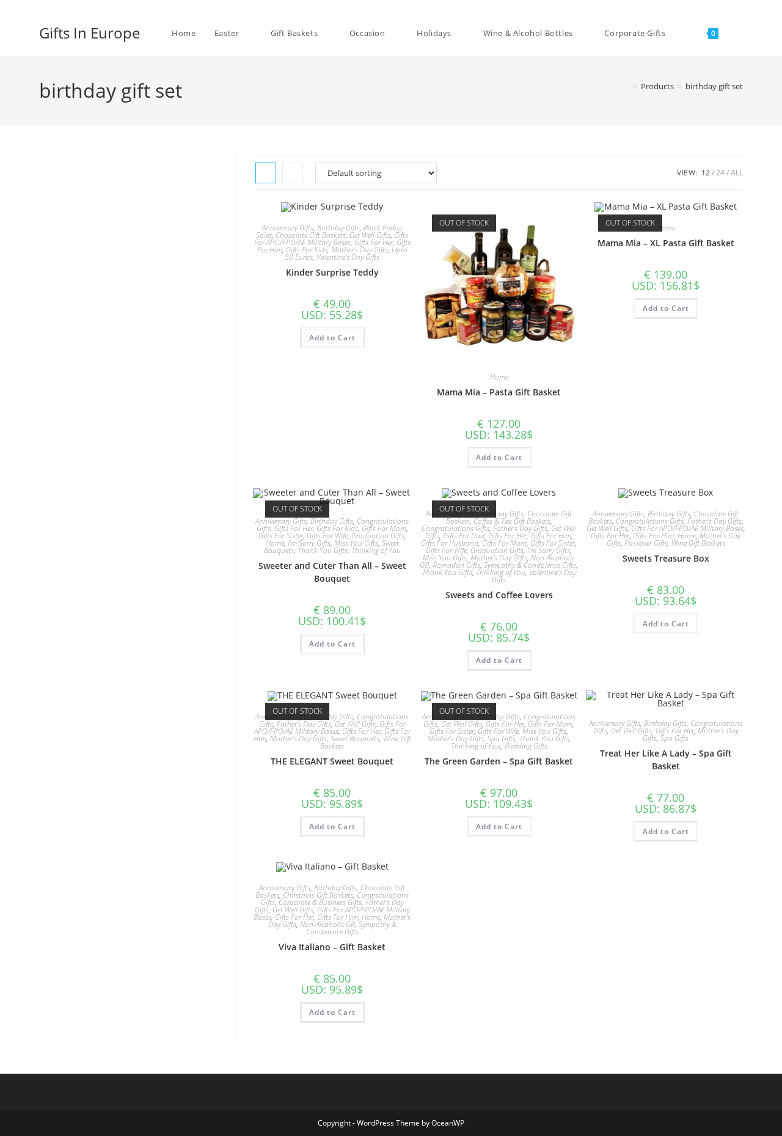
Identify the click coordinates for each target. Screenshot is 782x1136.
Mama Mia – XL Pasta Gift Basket (665, 243)
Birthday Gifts (338, 227)
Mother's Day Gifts (359, 249)
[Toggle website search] (740, 33)
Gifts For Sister (280, 535)
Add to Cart (332, 337)
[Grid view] (265, 173)
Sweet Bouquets (355, 738)
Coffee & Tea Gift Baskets (511, 521)
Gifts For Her (373, 242)
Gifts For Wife (327, 535)
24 (720, 172)
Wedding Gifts (525, 746)
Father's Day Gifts (520, 528)
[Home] (626, 86)
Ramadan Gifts (456, 565)
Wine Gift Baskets (698, 543)
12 (705, 172)
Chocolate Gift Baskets (311, 235)
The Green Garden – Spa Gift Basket (499, 761)
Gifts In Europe (89, 33)
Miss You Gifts (356, 543)
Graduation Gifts (377, 535)
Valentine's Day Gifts (347, 257)
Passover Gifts (646, 543)
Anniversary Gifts (287, 227)
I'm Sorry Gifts (309, 543)
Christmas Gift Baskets (318, 895)
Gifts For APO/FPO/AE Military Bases (331, 238)
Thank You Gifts (323, 550)
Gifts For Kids (306, 249)
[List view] (292, 173)
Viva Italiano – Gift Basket (332, 947)
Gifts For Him (550, 535)
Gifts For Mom (384, 528)
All (737, 172)
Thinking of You (376, 550)
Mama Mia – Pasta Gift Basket (499, 392)
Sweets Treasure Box (666, 558)
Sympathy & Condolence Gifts (530, 565)
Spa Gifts (502, 738)
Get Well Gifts (369, 235)
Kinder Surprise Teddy (332, 272)
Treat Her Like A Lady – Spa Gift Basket (666, 759)
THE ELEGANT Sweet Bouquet (332, 761)
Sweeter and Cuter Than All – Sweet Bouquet (332, 572)
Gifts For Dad (463, 535)
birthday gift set (714, 86)
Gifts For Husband (449, 543)
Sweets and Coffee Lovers (499, 595)
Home (499, 377)
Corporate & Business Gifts (320, 902)
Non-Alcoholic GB (327, 924)
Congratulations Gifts (455, 528)
